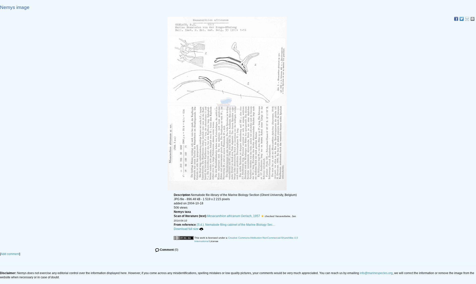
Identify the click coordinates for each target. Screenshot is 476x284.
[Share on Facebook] (456, 19)
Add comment (10, 254)
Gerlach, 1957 (233, 216)
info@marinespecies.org (376, 273)
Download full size (186, 229)
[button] (262, 216)
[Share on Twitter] (462, 19)
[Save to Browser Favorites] (467, 19)
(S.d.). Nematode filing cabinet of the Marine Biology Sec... (236, 224)
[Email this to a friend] (473, 19)
